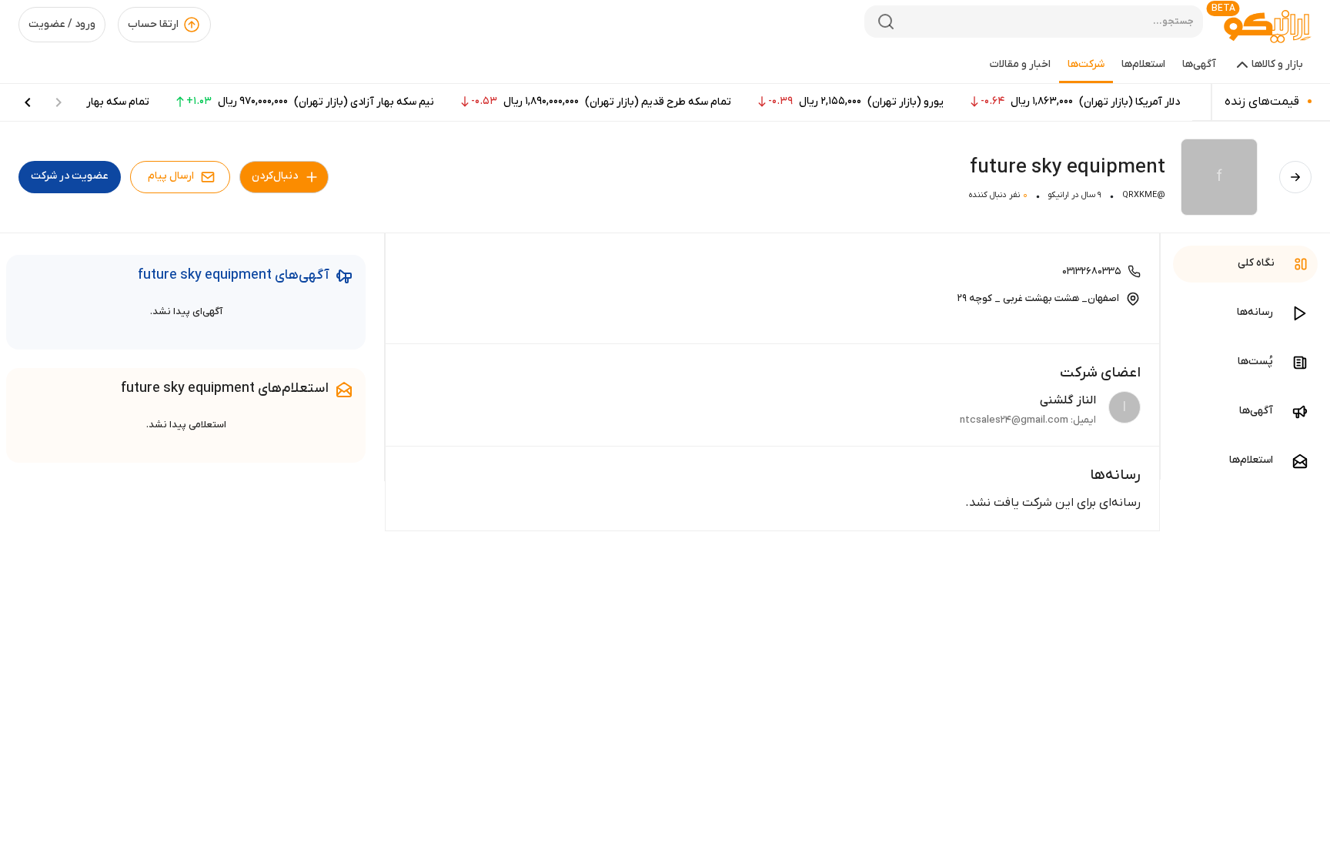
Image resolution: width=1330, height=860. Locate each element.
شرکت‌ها (1086, 64)
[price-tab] (27, 102)
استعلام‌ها (1143, 64)
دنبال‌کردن (275, 176)
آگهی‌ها (1199, 64)
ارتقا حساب (153, 24)
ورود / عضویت (61, 24)
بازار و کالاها (1277, 64)
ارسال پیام (171, 176)
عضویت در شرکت (70, 176)
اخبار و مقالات (1020, 64)
